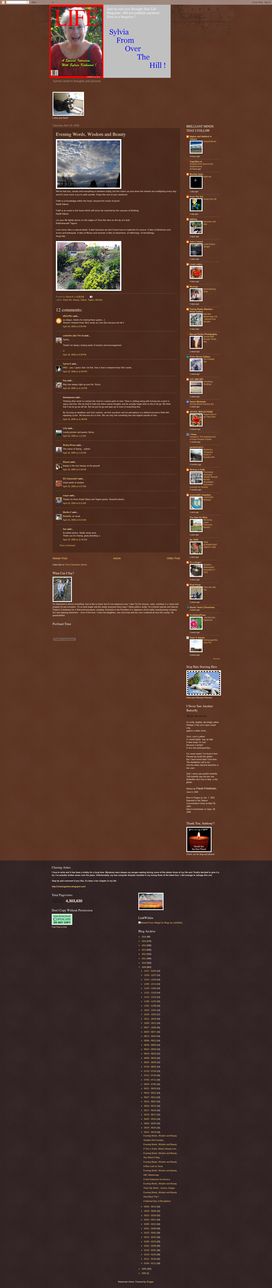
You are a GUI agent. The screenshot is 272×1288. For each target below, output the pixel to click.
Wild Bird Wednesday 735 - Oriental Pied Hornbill (210, 318)
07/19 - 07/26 (150, 1071)
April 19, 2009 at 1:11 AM (74, 436)
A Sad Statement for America (156, 1179)
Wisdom (99, 300)
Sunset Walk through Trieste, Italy (210, 339)
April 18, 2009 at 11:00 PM (75, 371)
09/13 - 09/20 (150, 1036)
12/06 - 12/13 (150, 984)
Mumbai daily (196, 174)
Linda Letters (196, 264)
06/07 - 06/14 (150, 1097)
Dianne (66, 462)
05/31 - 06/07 (150, 1101)
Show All (216, 659)
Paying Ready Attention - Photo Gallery (202, 310)
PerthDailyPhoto (198, 615)
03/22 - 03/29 (150, 1215)
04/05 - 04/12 (150, 1206)
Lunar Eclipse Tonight (209, 245)
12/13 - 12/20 (150, 979)
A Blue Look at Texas (153, 1166)
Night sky (207, 176)
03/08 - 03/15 (150, 1224)
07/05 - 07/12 (150, 1080)
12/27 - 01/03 (150, 971)
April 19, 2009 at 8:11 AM (74, 503)
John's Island (196, 242)
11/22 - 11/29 (150, 993)
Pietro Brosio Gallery (200, 357)
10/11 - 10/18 (150, 1019)
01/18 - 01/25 (150, 1254)
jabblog (193, 219)
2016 (144, 937)
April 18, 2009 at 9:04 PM (74, 326)
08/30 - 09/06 (150, 1045)
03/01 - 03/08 (150, 1228)
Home (117, 558)
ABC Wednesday (151, 1175)
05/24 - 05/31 (150, 1106)
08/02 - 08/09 (150, 1062)
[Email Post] (91, 297)
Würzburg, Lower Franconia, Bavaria (207, 524)
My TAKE (194, 540)
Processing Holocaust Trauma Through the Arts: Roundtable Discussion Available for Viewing (204, 479)
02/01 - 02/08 (150, 1246)
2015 (144, 941)
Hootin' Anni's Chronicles (202, 607)
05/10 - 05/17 (150, 1114)
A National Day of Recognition (157, 1201)
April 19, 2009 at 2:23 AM (74, 453)
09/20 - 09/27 (150, 1032)
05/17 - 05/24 (150, 1110)
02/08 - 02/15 (150, 1241)
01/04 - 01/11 (150, 1263)
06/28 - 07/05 (150, 1084)
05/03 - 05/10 (150, 1119)
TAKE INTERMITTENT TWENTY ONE (210, 544)
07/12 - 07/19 (150, 1075)
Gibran (84, 300)
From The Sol (196, 197)
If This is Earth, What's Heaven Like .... (161, 1149)
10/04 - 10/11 (150, 1023)
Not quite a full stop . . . (209, 223)
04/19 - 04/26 (150, 1128)
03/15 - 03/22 (150, 1220)
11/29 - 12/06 (150, 988)
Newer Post (60, 558)
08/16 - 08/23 (150, 1053)
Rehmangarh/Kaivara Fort (210, 641)
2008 (144, 1269)
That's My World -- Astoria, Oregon (159, 1188)
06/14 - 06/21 (150, 1093)
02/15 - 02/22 (150, 1237)
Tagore (91, 300)
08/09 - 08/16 (150, 1058)
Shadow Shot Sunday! (153, 1140)
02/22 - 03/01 (150, 1233)
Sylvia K (67, 364)
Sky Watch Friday (151, 1157)
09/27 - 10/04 (150, 1027)
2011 (144, 958)
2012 (144, 954)
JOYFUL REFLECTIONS (201, 412)
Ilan (65, 529)
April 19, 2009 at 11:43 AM (75, 539)
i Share (193, 434)
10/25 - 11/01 (150, 1010)
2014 (144, 945)
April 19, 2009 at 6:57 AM (74, 486)
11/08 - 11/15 (150, 1001)
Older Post (173, 558)
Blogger (150, 1282)
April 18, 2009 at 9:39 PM (74, 355)
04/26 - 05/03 (150, 1123)
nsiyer (66, 495)
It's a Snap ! (195, 562)
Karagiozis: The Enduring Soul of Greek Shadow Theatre (203, 438)
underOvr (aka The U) (73, 335)
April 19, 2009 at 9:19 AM (74, 520)
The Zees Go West (198, 517)
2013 (144, 950)
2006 (144, 1273)
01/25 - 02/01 (150, 1250)
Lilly (65, 428)
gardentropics (196, 447)
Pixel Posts (195, 585)
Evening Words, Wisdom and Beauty (160, 1136)
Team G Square (197, 637)
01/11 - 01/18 (150, 1259)
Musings (194, 286)
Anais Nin (67, 300)
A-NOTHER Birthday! (208, 498)
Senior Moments (198, 401)
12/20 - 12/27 (150, 975)
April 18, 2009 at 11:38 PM (75, 419)
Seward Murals (209, 141)
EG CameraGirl (70, 478)
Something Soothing (208, 383)
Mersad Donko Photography (203, 334)
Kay (65, 380)
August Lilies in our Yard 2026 (209, 415)
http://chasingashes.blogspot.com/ (69, 886)
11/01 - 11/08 (150, 1006)
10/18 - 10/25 (150, 1014)
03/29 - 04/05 (150, 1211)
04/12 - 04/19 (150, 1132)
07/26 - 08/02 (150, 1067)
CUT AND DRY (197, 379)
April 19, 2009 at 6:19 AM (74, 469)
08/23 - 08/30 (150, 1049)
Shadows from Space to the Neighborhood (201, 165)
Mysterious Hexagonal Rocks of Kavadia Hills (209, 453)
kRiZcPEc (67, 316)
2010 (144, 963)
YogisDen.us (196, 161)
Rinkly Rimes (69, 445)
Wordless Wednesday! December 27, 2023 (209, 568)
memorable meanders (200, 495)
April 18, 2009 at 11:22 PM (75, 388)
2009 (144, 967)
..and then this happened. (209, 618)
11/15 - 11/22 (150, 997)
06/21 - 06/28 (150, 1088)
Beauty (76, 300)
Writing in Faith (197, 470)
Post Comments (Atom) (76, 565)
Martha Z (67, 512)
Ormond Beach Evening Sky (202, 404)
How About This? (151, 1197)
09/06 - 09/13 (150, 1040)
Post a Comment (67, 545)
